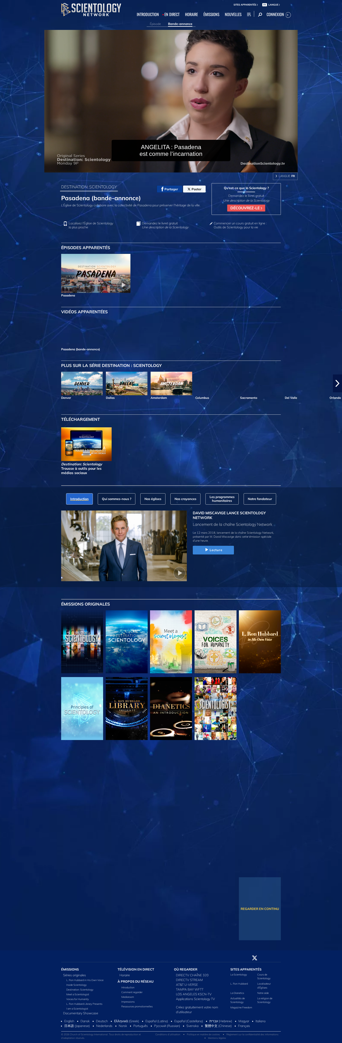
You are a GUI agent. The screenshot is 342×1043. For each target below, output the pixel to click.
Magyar (243, 1021)
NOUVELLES (233, 14)
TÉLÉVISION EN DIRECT (136, 969)
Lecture (216, 550)
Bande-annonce (180, 24)
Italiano (261, 1021)
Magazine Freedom (241, 1007)
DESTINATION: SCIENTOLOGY (89, 186)
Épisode (155, 24)
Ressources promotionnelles (137, 1006)
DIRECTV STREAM (189, 980)
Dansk (85, 1021)
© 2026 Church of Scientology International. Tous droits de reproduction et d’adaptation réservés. (101, 1036)
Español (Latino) (156, 1021)
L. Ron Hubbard (239, 983)
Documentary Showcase (80, 1013)
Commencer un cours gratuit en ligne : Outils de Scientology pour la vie (240, 225)
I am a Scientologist (77, 1008)
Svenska (192, 1026)
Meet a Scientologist (77, 994)
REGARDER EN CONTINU (260, 909)
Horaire (125, 975)
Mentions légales (217, 1037)
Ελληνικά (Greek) (126, 1021)
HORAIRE (191, 14)
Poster (196, 189)
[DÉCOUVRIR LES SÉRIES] (82, 641)
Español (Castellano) (188, 1021)
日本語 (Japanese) (77, 1026)
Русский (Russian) (167, 1026)
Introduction (127, 987)
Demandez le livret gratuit (165, 225)
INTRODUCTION (148, 14)
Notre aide (263, 992)
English (69, 1021)
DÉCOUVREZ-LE (245, 208)
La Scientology (238, 974)
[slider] (179, 168)
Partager (171, 189)
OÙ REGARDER (185, 969)
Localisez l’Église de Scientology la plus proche (91, 225)
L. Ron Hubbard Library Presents (84, 1003)
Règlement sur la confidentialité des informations (252, 1034)
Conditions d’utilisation (167, 1034)
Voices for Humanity (77, 999)
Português (140, 1026)
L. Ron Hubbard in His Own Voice (85, 980)
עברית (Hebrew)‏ (220, 1021)
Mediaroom (127, 996)
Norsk (123, 1026)
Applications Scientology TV (195, 999)
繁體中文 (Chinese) (218, 1026)
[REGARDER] (82, 708)
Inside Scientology (76, 984)
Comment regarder (131, 992)
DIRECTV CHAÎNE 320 (192, 975)
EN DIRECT (172, 14)
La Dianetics (237, 992)
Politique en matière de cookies (203, 1034)
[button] (4, 383)
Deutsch (102, 1021)
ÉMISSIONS (211, 14)
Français (244, 1026)
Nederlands (104, 1026)
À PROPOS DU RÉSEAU (136, 981)
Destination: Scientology (79, 989)
